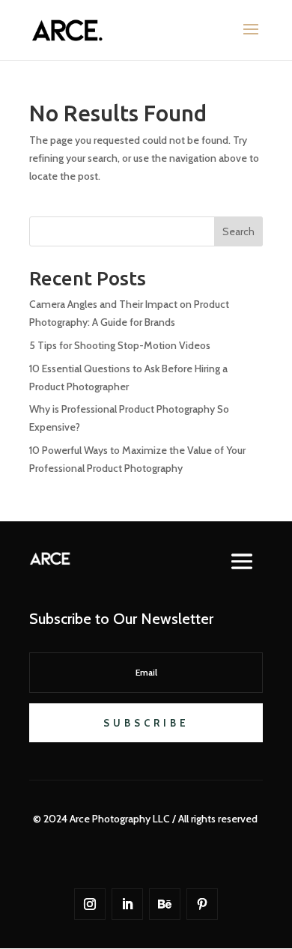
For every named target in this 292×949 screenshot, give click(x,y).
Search (238, 231)
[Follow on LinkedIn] (127, 904)
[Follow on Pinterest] (202, 904)
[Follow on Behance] (164, 904)
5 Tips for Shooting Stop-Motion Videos (119, 345)
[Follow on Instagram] (90, 904)
